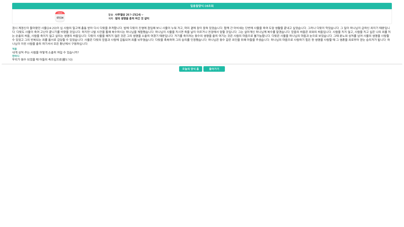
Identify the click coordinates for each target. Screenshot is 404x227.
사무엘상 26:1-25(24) (128, 14)
